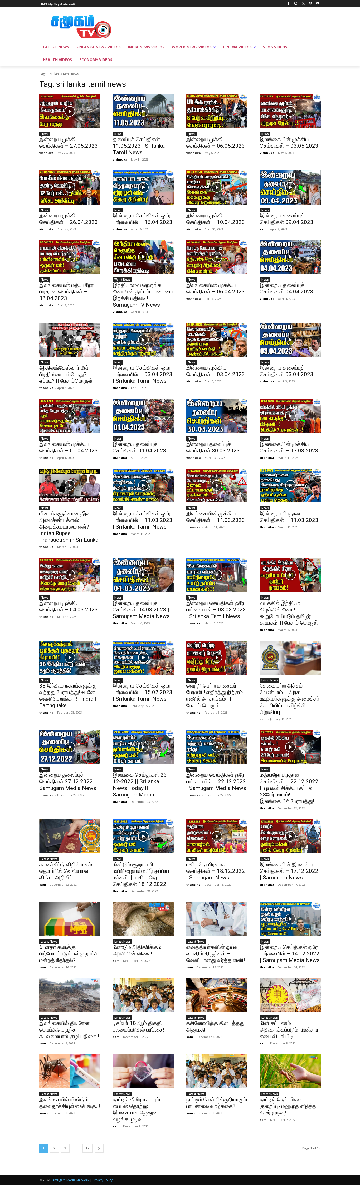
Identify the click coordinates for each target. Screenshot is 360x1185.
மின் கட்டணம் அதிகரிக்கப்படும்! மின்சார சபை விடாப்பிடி (289, 1029)
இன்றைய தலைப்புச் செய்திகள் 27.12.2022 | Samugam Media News (67, 781)
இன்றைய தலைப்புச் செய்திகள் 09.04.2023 (286, 218)
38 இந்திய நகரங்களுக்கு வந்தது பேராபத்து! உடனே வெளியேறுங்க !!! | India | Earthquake (67, 696)
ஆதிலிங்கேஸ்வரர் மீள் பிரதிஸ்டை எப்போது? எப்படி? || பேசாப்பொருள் (66, 374)
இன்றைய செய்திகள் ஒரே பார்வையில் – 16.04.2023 (142, 218)
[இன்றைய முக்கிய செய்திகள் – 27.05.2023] (69, 111)
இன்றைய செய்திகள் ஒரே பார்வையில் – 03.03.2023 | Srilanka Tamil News (216, 609)
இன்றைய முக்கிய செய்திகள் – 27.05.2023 (68, 142)
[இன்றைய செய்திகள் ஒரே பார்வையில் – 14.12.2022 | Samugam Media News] (290, 919)
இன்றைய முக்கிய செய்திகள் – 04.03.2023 (68, 606)
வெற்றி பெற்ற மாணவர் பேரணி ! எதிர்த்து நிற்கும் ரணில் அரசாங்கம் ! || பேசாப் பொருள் (214, 696)
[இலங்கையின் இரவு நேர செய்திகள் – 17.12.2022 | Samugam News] (290, 836)
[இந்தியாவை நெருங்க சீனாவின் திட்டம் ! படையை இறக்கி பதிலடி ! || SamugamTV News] (143, 257)
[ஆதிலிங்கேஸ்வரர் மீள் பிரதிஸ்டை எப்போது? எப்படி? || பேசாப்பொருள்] (69, 340)
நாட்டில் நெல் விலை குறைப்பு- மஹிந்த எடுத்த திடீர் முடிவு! (288, 1106)
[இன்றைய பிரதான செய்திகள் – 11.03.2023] (290, 485)
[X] (303, 4)
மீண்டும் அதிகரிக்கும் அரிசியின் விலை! (137, 950)
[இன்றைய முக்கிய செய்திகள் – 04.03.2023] (69, 575)
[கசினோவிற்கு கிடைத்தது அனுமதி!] (216, 995)
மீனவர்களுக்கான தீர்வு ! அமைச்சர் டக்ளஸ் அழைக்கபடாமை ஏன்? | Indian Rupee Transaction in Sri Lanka (68, 526)
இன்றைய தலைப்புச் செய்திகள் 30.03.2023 (213, 447)
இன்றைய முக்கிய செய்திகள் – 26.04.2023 (68, 218)
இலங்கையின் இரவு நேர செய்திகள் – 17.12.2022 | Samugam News (289, 871)
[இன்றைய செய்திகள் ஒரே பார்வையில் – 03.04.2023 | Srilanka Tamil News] (143, 340)
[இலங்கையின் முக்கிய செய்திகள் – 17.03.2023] (290, 416)
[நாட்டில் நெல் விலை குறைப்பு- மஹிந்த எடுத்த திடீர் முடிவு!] (290, 1071)
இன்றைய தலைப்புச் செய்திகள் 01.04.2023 (139, 447)
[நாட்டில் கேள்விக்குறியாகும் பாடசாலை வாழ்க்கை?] (216, 1071)
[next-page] (99, 1148)
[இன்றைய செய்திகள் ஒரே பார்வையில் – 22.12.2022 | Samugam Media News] (216, 747)
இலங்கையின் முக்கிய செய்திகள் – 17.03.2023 (289, 447)
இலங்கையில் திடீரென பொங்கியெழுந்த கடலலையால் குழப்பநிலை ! (69, 1029)
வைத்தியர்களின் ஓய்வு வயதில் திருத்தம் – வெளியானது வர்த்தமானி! (215, 953)
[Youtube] (318, 4)
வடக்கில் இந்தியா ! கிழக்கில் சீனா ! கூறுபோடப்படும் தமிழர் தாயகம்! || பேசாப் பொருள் (289, 613)
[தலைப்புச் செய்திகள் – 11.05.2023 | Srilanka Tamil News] (143, 111)
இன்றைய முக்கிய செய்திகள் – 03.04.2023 (215, 371)
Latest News (269, 680)
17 (87, 1148)
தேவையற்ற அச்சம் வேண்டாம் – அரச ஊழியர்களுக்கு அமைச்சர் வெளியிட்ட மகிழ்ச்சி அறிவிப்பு (289, 699)
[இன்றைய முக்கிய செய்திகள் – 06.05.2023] (216, 111)
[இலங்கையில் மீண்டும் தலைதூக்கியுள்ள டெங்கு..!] (69, 1071)
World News (122, 279)
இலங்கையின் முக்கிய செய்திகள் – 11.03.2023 (215, 516)
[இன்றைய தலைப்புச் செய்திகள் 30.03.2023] (216, 416)
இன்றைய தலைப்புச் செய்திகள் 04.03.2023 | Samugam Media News (141, 609)
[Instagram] (296, 4)
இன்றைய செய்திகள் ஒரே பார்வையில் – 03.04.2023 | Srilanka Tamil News (142, 374)
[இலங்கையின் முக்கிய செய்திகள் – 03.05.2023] (290, 111)
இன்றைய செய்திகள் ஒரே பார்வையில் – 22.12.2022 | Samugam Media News (216, 781)
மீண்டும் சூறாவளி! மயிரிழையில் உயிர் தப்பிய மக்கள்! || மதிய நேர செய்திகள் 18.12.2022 (141, 874)
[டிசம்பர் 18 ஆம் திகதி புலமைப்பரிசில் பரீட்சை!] (143, 995)
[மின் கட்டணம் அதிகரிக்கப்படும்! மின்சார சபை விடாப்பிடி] (290, 995)
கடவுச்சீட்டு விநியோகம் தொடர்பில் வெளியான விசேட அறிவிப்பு (65, 871)
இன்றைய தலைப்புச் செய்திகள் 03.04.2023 (286, 371)
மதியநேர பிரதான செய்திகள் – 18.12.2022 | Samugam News (215, 871)
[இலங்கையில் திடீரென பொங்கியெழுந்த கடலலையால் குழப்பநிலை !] (69, 995)
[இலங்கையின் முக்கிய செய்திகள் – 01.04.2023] (69, 416)
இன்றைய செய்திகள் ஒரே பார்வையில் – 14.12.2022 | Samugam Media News (290, 953)
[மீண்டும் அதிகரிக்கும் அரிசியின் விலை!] (143, 919)
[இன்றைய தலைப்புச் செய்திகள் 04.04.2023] (290, 257)
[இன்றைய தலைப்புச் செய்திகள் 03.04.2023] (290, 340)
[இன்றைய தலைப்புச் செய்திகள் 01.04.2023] (143, 416)
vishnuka (46, 153)
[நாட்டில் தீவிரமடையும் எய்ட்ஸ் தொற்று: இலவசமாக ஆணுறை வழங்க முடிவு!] (143, 1071)
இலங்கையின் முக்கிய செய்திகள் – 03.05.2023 (289, 142)
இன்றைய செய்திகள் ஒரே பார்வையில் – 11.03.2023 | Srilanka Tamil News (142, 520)
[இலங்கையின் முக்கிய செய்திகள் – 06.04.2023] (216, 257)
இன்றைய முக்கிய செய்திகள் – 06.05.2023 (215, 142)
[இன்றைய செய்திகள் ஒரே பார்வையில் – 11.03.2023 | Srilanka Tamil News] (143, 485)
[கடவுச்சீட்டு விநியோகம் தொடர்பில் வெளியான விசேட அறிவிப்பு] (69, 836)
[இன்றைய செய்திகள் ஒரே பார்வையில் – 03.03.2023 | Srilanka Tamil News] (216, 575)
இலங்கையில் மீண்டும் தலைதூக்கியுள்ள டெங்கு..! (69, 1102)
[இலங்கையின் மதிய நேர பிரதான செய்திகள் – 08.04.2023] (69, 257)
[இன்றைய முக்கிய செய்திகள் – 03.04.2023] (216, 340)
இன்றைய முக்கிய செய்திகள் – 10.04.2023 (215, 218)
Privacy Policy (103, 1180)
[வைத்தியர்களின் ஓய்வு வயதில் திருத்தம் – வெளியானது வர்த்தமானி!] (216, 919)
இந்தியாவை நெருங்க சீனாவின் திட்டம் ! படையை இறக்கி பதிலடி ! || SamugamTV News (143, 295)
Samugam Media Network (70, 1180)
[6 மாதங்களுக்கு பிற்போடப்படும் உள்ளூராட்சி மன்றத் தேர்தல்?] (69, 919)
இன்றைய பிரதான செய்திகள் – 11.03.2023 (289, 516)
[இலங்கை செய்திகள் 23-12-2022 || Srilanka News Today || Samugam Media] (143, 747)
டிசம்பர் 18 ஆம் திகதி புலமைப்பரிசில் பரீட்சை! (138, 1026)
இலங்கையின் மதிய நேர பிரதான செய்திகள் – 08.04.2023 (66, 291)
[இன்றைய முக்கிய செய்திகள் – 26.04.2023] (69, 187)
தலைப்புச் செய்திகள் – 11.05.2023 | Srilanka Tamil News (139, 146)
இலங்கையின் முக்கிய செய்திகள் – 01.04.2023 (68, 447)
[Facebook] (288, 4)
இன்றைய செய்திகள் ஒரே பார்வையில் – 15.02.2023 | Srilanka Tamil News (142, 692)
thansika (46, 388)
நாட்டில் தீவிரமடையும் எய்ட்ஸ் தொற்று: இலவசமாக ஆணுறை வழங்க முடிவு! (137, 1109)
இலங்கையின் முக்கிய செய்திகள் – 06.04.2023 (215, 288)
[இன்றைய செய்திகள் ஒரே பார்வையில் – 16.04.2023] (143, 187)
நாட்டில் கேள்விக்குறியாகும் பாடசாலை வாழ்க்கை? (216, 1102)
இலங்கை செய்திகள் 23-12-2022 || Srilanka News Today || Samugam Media (141, 785)
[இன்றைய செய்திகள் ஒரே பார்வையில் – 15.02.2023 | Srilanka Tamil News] (143, 658)
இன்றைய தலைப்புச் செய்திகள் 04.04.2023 (286, 288)
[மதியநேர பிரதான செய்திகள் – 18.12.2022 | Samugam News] (216, 836)
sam (263, 229)
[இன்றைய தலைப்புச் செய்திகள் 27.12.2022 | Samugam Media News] (69, 747)
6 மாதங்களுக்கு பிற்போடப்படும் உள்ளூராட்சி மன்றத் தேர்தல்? (69, 953)
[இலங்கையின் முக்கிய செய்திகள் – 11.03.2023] (216, 485)
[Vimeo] (310, 4)
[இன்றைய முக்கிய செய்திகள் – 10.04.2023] (216, 187)
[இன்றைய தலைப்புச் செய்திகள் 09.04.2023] (290, 187)
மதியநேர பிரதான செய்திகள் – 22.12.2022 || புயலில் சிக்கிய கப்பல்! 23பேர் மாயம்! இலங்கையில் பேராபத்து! (289, 788)
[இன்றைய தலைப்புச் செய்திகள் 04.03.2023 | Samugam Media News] (143, 575)
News (44, 134)
